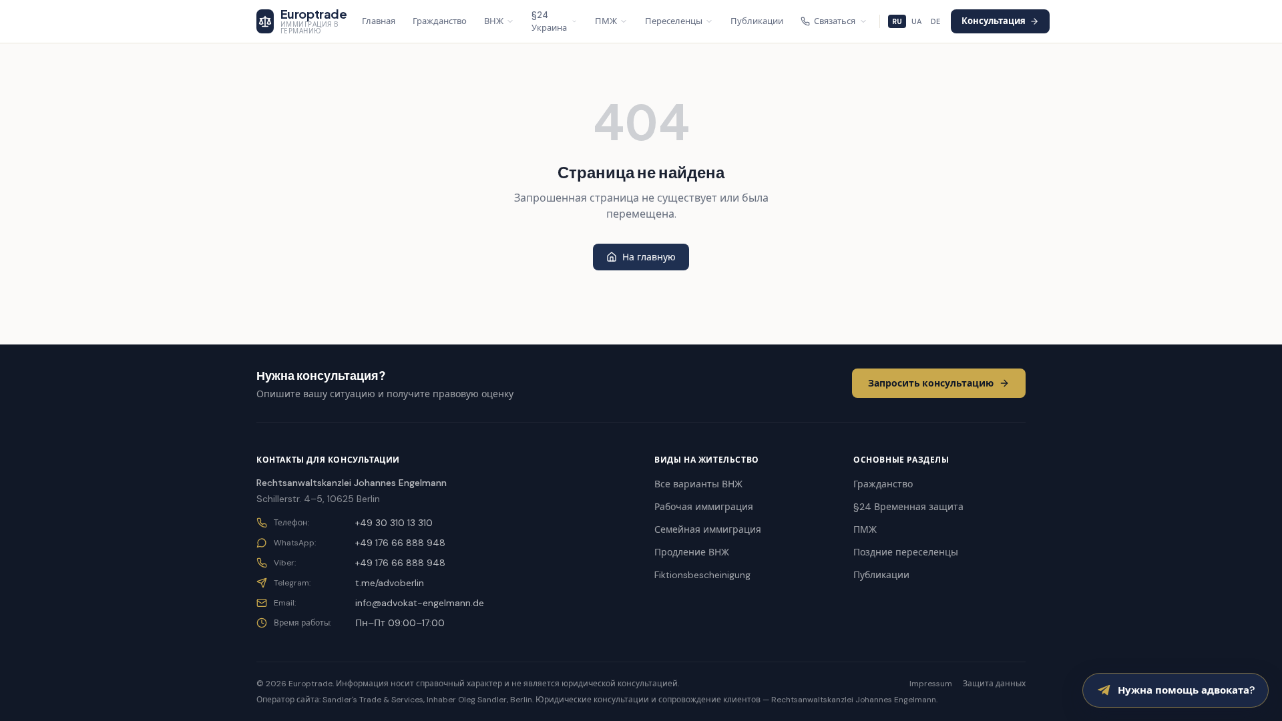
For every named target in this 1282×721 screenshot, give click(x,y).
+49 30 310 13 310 (394, 523)
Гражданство (440, 21)
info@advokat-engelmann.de (419, 603)
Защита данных (994, 683)
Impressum (930, 683)
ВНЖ (493, 21)
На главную (649, 257)
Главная (378, 21)
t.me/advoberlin (389, 583)
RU (897, 21)
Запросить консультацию (931, 383)
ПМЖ (606, 21)
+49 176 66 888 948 (400, 543)
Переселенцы (673, 21)
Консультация (994, 21)
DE (935, 21)
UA (916, 21)
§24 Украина (549, 21)
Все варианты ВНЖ (698, 484)
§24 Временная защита (908, 507)
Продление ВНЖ (691, 552)
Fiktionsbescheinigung (702, 575)
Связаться (834, 21)
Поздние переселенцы (905, 552)
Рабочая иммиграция (703, 507)
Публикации (756, 21)
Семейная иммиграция (707, 529)
